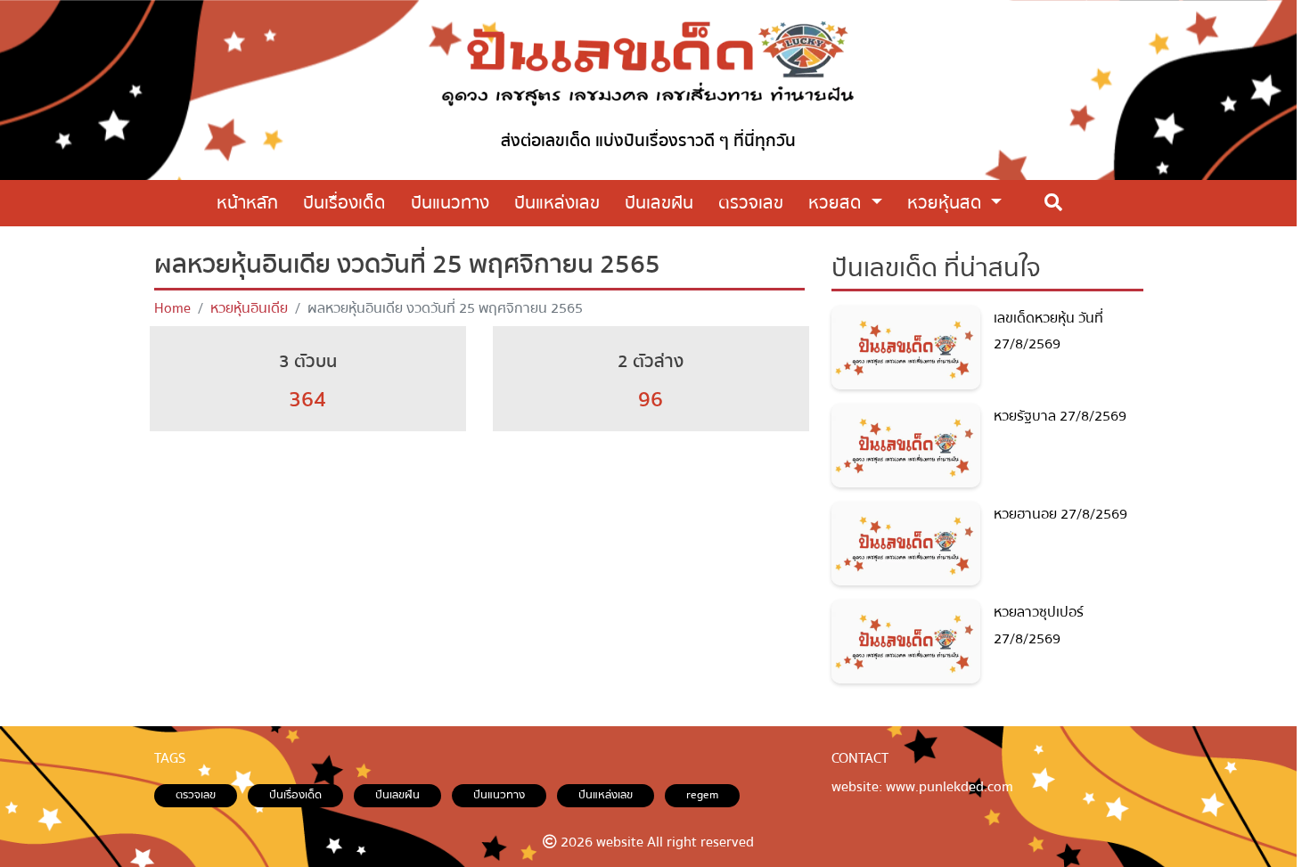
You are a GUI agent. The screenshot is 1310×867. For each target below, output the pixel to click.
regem (702, 795)
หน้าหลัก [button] (247, 203)
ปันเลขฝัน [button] (659, 203)
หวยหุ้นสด (947, 203)
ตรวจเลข (196, 795)
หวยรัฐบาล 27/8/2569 (1060, 416)
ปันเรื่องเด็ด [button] (344, 203)
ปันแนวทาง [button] (450, 203)
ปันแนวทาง (499, 795)
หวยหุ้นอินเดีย (249, 308)
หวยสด (837, 203)
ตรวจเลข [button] (750, 203)
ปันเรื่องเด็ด (295, 795)
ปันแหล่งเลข (605, 795)
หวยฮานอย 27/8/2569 (1060, 514)
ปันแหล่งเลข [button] (557, 203)
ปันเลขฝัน (397, 795)
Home (172, 308)
